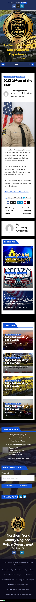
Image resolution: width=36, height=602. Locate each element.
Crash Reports (19, 570)
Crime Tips (10, 570)
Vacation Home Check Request (13, 575)
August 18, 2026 (13, 366)
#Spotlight (20, 96)
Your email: (6, 473)
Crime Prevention (10, 256)
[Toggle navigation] (16, 64)
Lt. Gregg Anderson (20, 91)
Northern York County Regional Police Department (18, 49)
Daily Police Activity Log (13, 334)
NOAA (22, 441)
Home (4, 570)
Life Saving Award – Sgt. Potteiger (9, 210)
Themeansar (17, 565)
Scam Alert (11, 259)
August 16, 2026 (13, 389)
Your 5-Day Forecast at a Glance (18, 459)
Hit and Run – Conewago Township (27, 210)
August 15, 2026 (13, 412)
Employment (12, 584)
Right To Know (29, 570)
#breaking (27, 93)
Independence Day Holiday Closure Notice (16, 304)
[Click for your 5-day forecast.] (5, 450)
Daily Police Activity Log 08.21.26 (16, 338)
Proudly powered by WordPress (12, 562)
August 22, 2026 (13, 343)
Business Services (10, 594)
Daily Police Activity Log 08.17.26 (16, 361)
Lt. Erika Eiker (23, 263)
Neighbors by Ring (22, 584)
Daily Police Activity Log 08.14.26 (16, 407)
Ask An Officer (28, 575)
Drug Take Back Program (26, 580)
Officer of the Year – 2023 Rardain (16, 192)
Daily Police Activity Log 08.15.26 (16, 384)
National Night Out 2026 (16, 277)
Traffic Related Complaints (10, 580)
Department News (9, 76)
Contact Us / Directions (24, 594)
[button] (29, 64)
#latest (13, 96)
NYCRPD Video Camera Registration (18, 589)
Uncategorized (20, 76)
